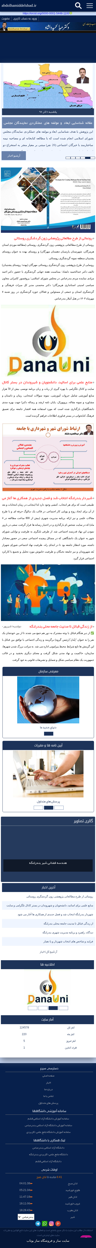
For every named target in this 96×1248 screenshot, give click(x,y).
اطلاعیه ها (47, 964)
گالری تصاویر (83, 821)
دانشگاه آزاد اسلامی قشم (48, 1161)
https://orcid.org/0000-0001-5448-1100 (46, 13)
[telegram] (38, 1223)
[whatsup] (44, 1223)
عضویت (6, 19)
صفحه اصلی (48, 1075)
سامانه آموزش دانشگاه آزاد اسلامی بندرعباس (48, 1125)
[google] (58, 1223)
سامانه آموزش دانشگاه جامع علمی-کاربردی (48, 1132)
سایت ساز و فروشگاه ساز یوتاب (48, 1240)
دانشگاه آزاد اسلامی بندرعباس (48, 1147)
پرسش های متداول (48, 801)
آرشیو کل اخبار (48, 951)
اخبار (48, 1082)
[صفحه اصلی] (48, 58)
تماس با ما (48, 1096)
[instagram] (51, 1223)
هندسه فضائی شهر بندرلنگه (48, 862)
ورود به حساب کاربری (25, 19)
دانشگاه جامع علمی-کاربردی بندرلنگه (48, 1154)
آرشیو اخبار (14, 155)
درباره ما (48, 1089)
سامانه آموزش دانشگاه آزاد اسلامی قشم (48, 1118)
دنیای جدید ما (48, 727)
